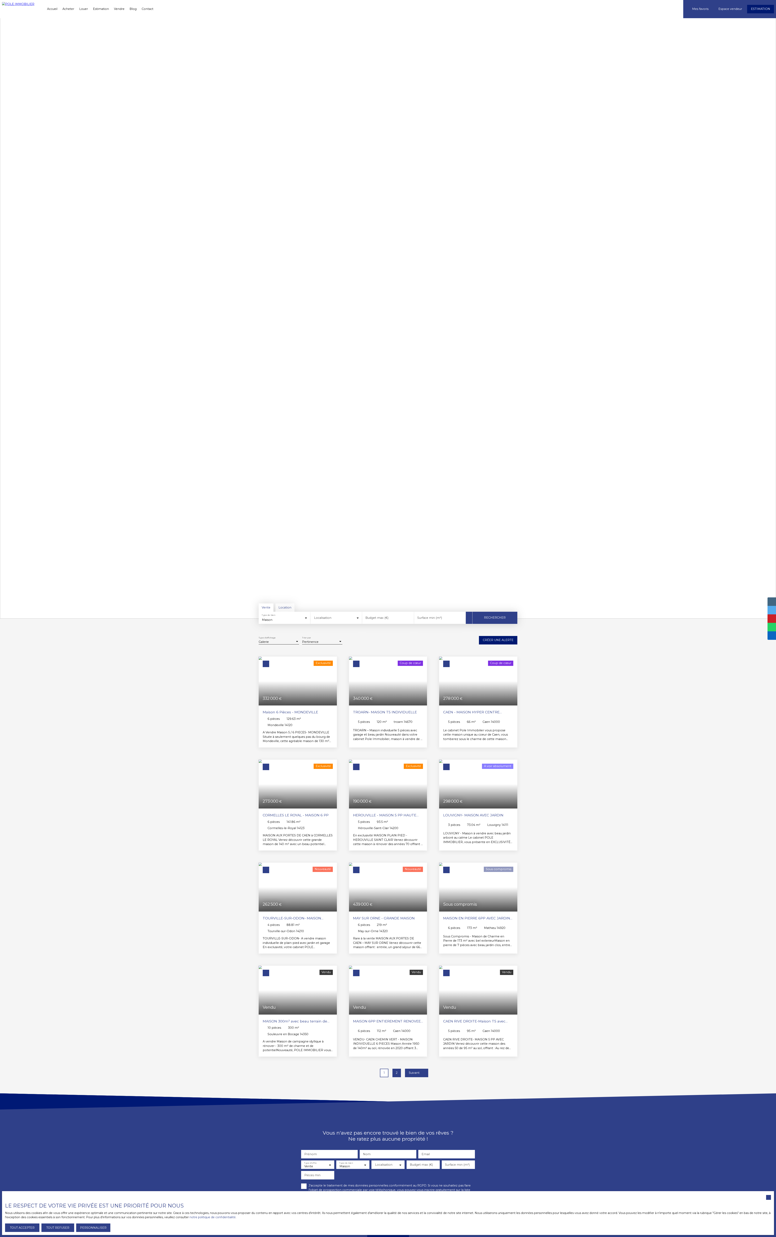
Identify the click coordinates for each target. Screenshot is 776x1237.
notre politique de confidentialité (213, 1217)
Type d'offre (310, 1163)
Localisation (322, 618)
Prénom (310, 1154)
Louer (83, 9)
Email (426, 1154)
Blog (133, 9)
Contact (147, 9)
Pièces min (312, 1175)
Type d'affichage (267, 638)
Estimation (101, 9)
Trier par (306, 638)
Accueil (52, 9)
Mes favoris (700, 9)
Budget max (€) (376, 618)
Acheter (68, 9)
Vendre (119, 9)
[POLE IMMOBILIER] (21, 9)
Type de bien (268, 615)
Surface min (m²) (429, 618)
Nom (367, 1154)
